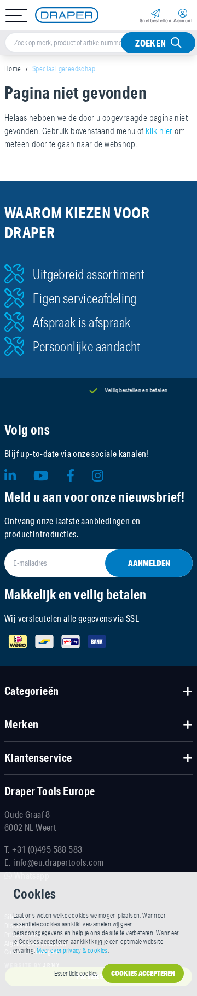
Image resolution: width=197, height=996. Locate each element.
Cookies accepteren (143, 973)
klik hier (159, 130)
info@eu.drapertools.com (58, 862)
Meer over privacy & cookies (72, 950)
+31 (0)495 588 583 (47, 849)
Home (12, 68)
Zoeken (150, 43)
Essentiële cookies (76, 973)
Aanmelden (149, 563)
